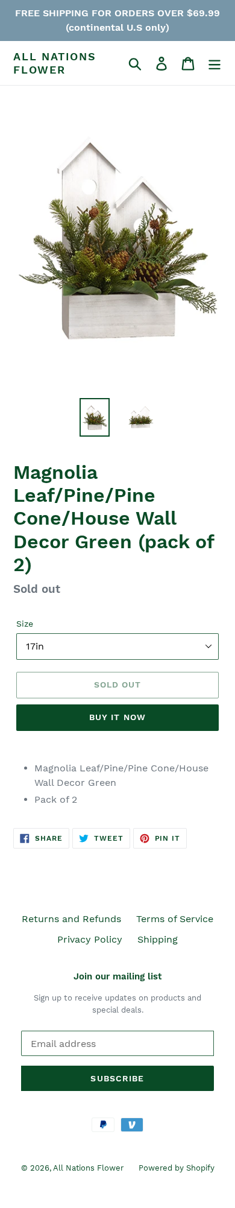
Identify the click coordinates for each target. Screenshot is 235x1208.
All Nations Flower (54, 63)
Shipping (157, 939)
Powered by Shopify (177, 1167)
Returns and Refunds (71, 919)
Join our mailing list (117, 976)
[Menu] (214, 63)
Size (24, 623)
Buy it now (117, 717)
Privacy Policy (89, 939)
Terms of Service (174, 919)
